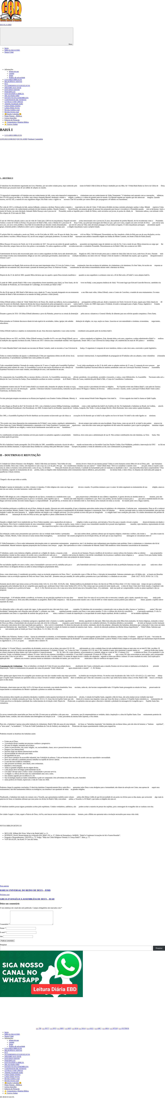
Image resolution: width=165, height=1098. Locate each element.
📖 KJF (68, 1028)
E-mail (3, 932)
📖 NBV (60, 1028)
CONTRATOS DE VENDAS (15, 100)
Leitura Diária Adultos (12, 106)
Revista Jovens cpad (11, 112)
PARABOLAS (9, 92)
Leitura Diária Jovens (12, 108)
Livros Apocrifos (10, 118)
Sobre (11, 75)
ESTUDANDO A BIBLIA (14, 94)
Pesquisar (3, 945)
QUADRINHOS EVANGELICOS (17, 86)
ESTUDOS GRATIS (12, 90)
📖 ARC (98, 1028)
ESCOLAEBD (22, 139)
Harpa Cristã (8, 52)
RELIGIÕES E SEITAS (13, 82)
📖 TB (38, 1028)
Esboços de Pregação (12, 120)
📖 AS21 (90, 1028)
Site (1, 936)
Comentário (5, 924)
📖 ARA (105, 1028)
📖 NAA (82, 1028)
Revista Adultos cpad (12, 110)
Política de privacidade (17, 77)
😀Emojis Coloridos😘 (12, 114)
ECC (6, 84)
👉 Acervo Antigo (11, 124)
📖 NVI (53, 1028)
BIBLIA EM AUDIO (12, 50)
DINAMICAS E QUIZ (12, 88)
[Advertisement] (67, 156)
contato (11, 73)
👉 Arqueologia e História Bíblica (16, 122)
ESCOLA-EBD (5, 25)
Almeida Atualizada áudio (13, 104)
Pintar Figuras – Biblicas (13, 116)
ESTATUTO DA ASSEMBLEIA (16, 98)
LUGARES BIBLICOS (13, 80)
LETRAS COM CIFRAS (13, 102)
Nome (3, 928)
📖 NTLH (114, 1028)
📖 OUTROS (124, 1028)
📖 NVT (45, 1028)
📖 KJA (75, 1028)
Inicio (6, 48)
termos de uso (14, 71)
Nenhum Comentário (35, 139)
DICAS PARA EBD (11, 96)
